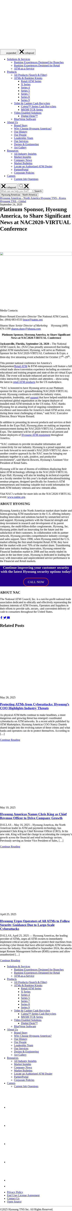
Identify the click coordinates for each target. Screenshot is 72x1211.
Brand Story (20, 125)
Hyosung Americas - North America (20, 198)
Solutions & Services (18, 59)
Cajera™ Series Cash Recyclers (38, 106)
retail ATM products (24, 381)
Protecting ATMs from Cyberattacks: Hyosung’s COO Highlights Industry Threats (34, 706)
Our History (20, 131)
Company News (23, 160)
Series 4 (25, 87)
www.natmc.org (16, 496)
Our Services (21, 141)
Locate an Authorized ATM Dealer (33, 166)
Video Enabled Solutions (27, 112)
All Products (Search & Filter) (30, 74)
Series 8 (25, 97)
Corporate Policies (24, 172)
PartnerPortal (21, 169)
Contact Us (13, 1198)
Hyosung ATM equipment (35, 434)
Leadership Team (23, 138)
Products (12, 71)
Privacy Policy (15, 1192)
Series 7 (25, 93)
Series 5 (25, 90)
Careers (11, 175)
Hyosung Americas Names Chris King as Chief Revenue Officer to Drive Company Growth (33, 816)
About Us (12, 122)
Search (38, 191)
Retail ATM (20, 366)
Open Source (14, 1201)
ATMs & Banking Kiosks (28, 78)
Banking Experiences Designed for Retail (37, 65)
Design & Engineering (26, 144)
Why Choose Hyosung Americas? (33, 128)
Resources (12, 150)
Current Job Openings (26, 179)
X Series (25, 84)
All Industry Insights (25, 153)
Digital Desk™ (29, 115)
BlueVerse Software (25, 119)
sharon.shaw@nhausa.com (26, 328)
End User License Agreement (23, 1195)
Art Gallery (20, 147)
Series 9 (25, 100)
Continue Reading (10, 739)
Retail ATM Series (31, 81)
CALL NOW (36, 582)
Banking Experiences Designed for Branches (39, 62)
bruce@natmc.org (33, 319)
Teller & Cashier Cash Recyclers (32, 103)
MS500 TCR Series (32, 109)
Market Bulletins (23, 163)
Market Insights (22, 156)
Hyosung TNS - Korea (53, 198)
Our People (20, 134)
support (34, 397)
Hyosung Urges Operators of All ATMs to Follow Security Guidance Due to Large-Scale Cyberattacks (35, 925)
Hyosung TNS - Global (13, 201)
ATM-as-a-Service (24, 68)
